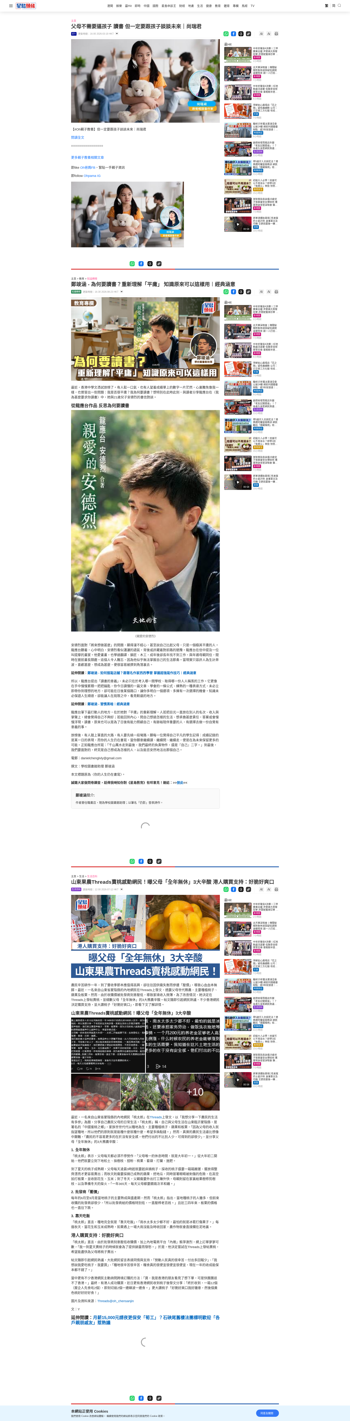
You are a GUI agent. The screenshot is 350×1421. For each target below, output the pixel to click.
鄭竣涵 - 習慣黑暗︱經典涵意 (109, 704)
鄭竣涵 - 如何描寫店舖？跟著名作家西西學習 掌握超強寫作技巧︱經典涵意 (142, 673)
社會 (256, 114)
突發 (256, 227)
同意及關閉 (266, 1413)
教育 (81, 278)
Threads (156, 1117)
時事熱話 (258, 133)
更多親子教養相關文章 (87, 157)
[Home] (25, 5)
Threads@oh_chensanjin (115, 1301)
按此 (180, 783)
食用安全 (258, 189)
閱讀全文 (77, 137)
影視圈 (257, 57)
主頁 (73, 20)
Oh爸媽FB (87, 167)
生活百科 (258, 152)
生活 (81, 876)
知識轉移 (92, 278)
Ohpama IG (92, 176)
